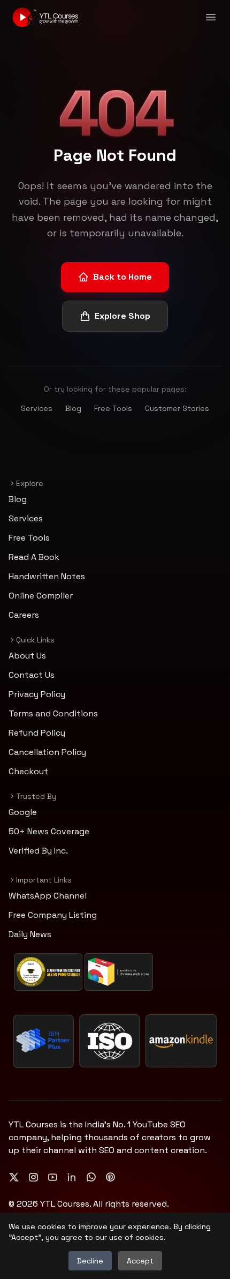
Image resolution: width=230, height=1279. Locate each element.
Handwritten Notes (47, 576)
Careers (24, 614)
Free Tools (113, 408)
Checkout (28, 771)
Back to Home (122, 276)
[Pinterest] (110, 1177)
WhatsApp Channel (48, 895)
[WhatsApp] (91, 1177)
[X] (14, 1177)
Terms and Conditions (53, 713)
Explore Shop (122, 315)
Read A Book (34, 557)
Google (23, 812)
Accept (140, 1261)
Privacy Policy (37, 694)
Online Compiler (41, 595)
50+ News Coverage (49, 831)
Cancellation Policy (47, 752)
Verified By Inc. (38, 850)
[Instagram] (33, 1177)
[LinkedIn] (71, 1177)
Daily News (30, 934)
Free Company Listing (53, 915)
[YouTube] (52, 1177)
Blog (73, 408)
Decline (90, 1261)
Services (36, 408)
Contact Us (32, 674)
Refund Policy (37, 732)
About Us (27, 655)
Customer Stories (177, 408)
